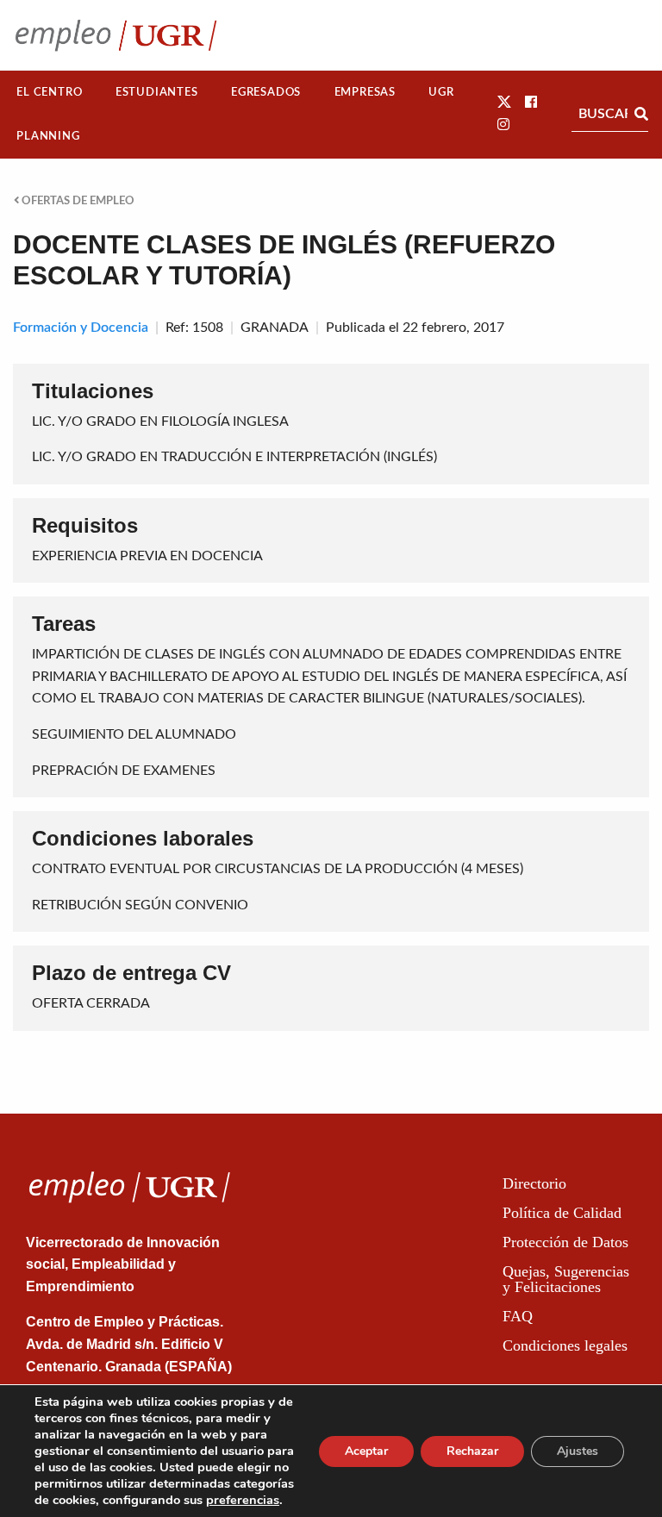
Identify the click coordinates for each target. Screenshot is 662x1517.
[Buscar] (641, 114)
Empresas (365, 92)
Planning (47, 136)
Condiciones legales (565, 1345)
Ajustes (577, 1451)
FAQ (518, 1316)
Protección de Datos (565, 1242)
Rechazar (472, 1451)
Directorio (534, 1183)
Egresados (266, 92)
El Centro (49, 92)
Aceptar (366, 1451)
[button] (504, 102)
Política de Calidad (562, 1212)
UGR (440, 92)
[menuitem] (49, 93)
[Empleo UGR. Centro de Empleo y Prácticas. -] (116, 35)
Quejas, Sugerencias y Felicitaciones (566, 1279)
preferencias (242, 1500)
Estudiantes (157, 92)
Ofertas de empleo (76, 201)
